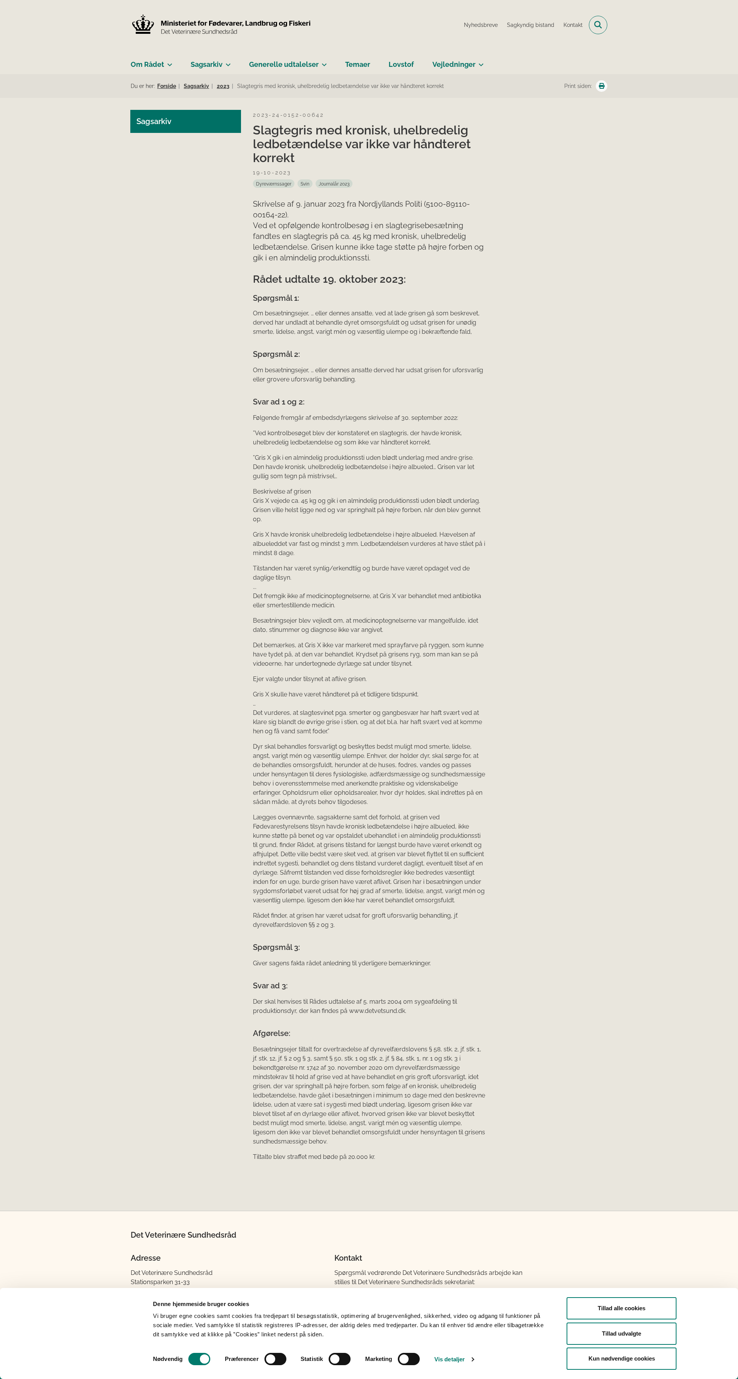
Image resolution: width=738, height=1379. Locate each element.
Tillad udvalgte (621, 1333)
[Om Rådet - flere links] (168, 61)
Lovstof (401, 64)
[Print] (601, 86)
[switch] (275, 1359)
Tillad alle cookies (621, 1308)
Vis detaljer (449, 1359)
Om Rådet (147, 64)
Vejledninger (453, 64)
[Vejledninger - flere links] (479, 61)
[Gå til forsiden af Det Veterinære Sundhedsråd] (221, 25)
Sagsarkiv (207, 64)
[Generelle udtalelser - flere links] (323, 61)
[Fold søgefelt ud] (598, 25)
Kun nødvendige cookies (621, 1358)
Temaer (357, 64)
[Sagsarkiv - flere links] (227, 61)
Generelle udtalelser (284, 64)
